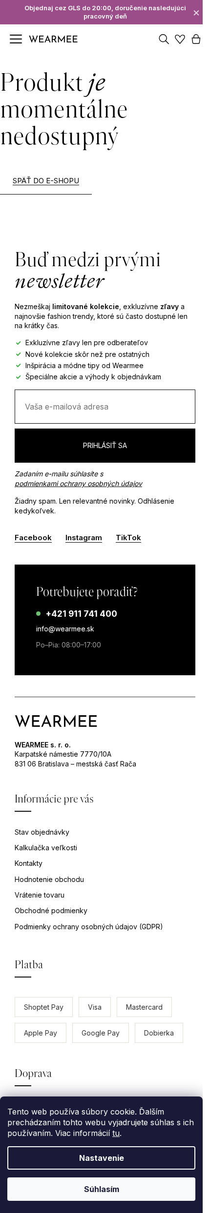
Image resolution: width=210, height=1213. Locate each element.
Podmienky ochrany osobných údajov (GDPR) (89, 926)
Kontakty (28, 863)
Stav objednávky (42, 832)
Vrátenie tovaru (39, 895)
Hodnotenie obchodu (49, 879)
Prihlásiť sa (105, 445)
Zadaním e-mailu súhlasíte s (78, 479)
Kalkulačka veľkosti (46, 847)
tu (116, 1133)
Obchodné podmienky (51, 910)
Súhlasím (101, 1189)
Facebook (33, 537)
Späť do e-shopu (46, 180)
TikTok (128, 537)
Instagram (83, 537)
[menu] (16, 39)
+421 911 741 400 (81, 614)
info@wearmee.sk (65, 629)
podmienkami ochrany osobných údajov (78, 483)
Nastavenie (101, 1158)
